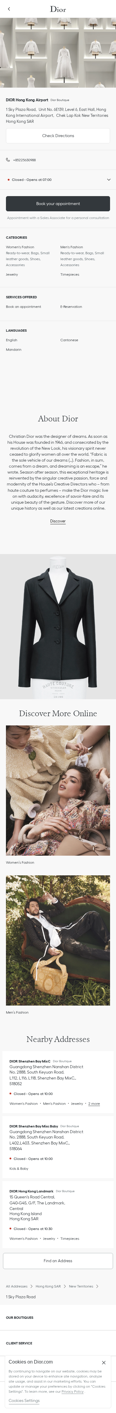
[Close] (103, 1362)
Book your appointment (58, 203)
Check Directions (40, 133)
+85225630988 (24, 160)
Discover (58, 521)
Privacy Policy (73, 1391)
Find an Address (58, 1261)
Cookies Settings (24, 1400)
